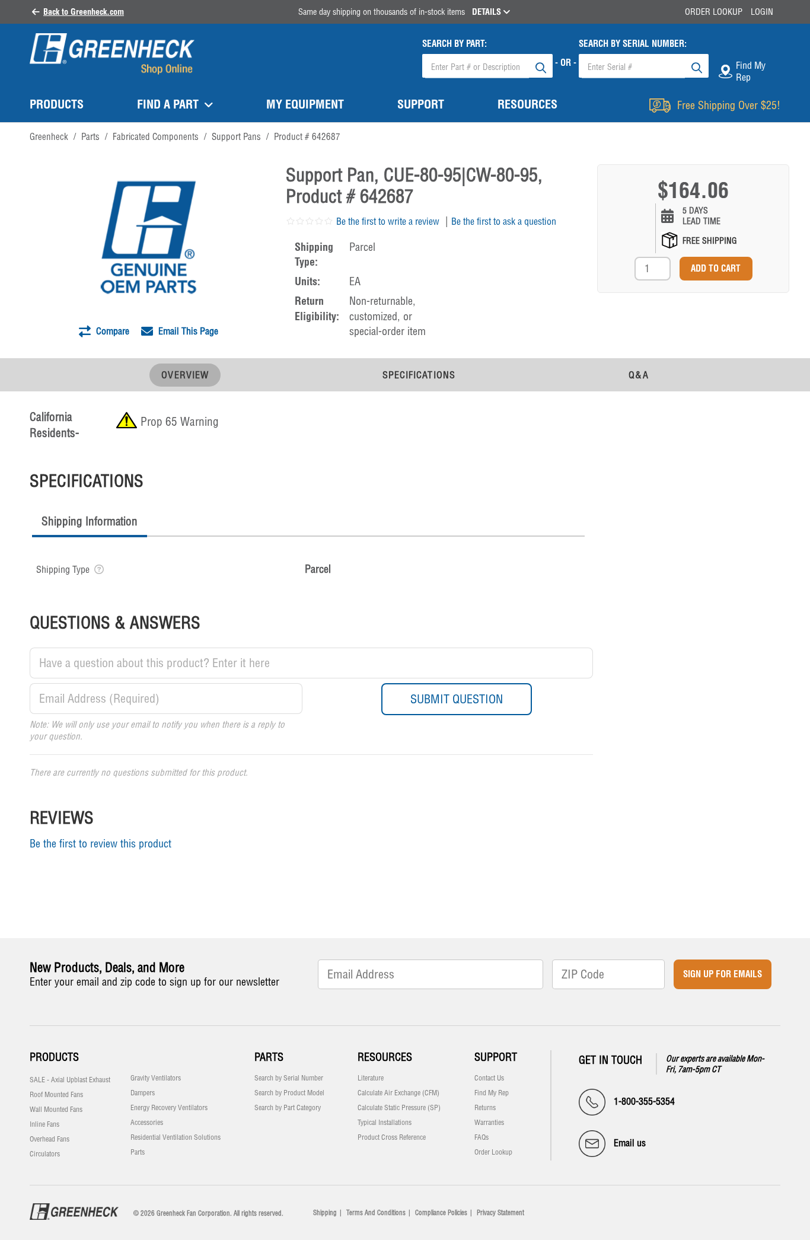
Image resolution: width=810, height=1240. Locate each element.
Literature (371, 1078)
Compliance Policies (441, 1213)
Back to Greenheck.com (83, 12)
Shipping (325, 1213)
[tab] (89, 522)
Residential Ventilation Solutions (175, 1137)
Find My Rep (491, 1093)
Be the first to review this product (100, 843)
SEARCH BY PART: (454, 43)
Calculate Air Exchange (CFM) (398, 1093)
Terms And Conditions (376, 1213)
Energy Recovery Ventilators (169, 1108)
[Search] (541, 66)
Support (495, 1057)
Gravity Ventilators (155, 1078)
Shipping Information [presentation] (90, 521)
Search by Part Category (287, 1108)
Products (54, 1057)
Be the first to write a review (387, 221)
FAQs (481, 1137)
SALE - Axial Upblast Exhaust (70, 1080)
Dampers (142, 1093)
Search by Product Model (289, 1093)
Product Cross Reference (392, 1137)
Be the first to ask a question (503, 221)
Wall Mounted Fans (56, 1109)
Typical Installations (385, 1122)
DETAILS (487, 12)
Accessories (146, 1122)
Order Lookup (713, 12)
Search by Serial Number (288, 1078)
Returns (485, 1108)
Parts (137, 1152)
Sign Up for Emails (722, 974)
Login (762, 12)
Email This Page (187, 331)
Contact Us (489, 1078)
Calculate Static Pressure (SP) (399, 1108)
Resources (385, 1057)
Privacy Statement (500, 1213)
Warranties (489, 1122)
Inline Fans (44, 1124)
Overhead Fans (49, 1139)
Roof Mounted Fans (56, 1095)
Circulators (45, 1154)
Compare (111, 331)
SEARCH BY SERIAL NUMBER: (633, 43)
